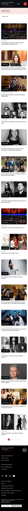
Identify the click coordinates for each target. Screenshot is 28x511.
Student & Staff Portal (7, 455)
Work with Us (4, 458)
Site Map (3, 495)
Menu (18, 4)
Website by (5, 502)
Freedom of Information (7, 493)
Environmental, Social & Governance (11, 490)
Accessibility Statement (7, 486)
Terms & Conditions (6, 481)
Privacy (3, 483)
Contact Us (4, 469)
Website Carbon (16, 506)
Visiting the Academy (6, 464)
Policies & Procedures (7, 488)
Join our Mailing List (6, 467)
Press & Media (5, 460)
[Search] (25, 4)
